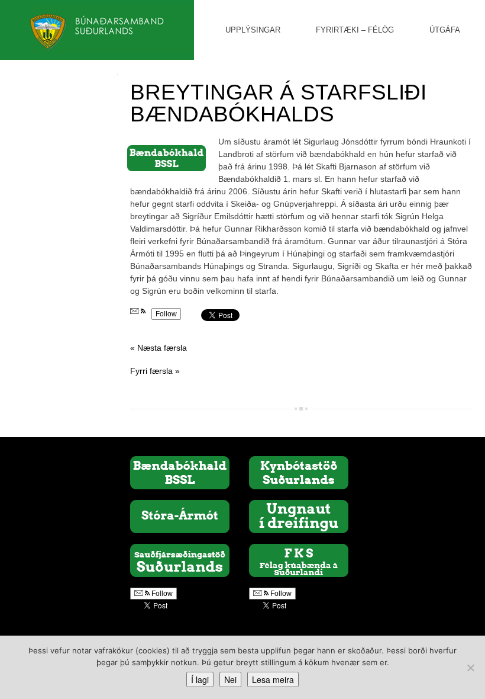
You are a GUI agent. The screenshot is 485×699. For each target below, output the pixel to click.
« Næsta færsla (158, 347)
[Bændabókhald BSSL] (179, 472)
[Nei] (470, 668)
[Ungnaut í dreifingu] (298, 516)
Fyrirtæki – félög (355, 29)
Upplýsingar (252, 29)
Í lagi (200, 679)
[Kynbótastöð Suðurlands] (298, 472)
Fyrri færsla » (155, 371)
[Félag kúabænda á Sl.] (298, 559)
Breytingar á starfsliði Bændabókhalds (278, 103)
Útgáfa (444, 29)
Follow (166, 314)
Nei (230, 679)
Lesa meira (273, 679)
